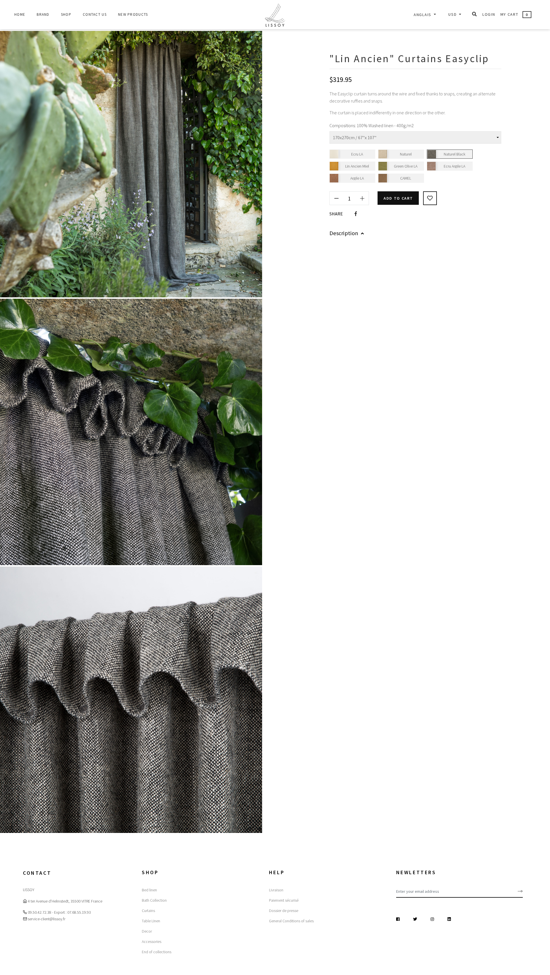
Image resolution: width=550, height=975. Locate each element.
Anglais (423, 14)
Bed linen (149, 890)
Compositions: (342, 125)
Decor (147, 931)
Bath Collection (154, 900)
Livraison (276, 890)
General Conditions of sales (291, 920)
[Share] (356, 213)
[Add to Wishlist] (430, 198)
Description (343, 233)
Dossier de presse (283, 910)
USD (453, 14)
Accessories (151, 941)
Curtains (148, 910)
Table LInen (151, 920)
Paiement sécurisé (283, 900)
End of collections (156, 951)
